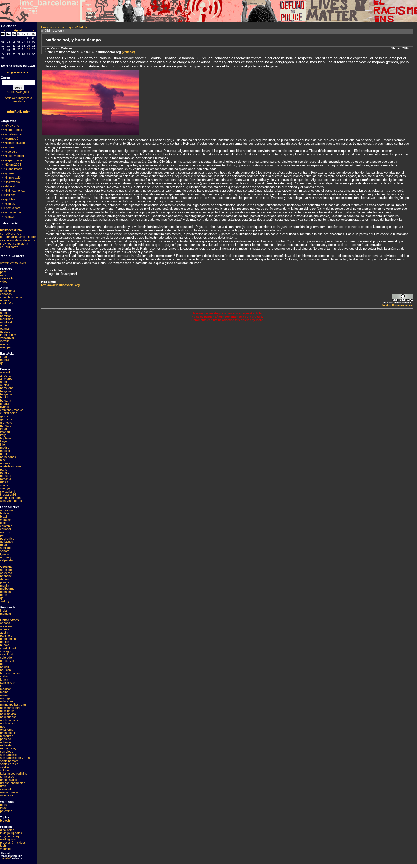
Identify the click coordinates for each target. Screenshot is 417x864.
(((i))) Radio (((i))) (18, 111)
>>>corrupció (9, 138)
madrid (4, 447)
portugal (5, 476)
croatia (4, 403)
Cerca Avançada (18, 92)
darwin (4, 579)
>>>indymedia (10, 182)
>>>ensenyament (12, 156)
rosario (4, 545)
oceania (5, 592)
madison (6, 689)
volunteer (6, 848)
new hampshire (10, 707)
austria (4, 385)
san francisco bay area (15, 758)
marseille (6, 450)
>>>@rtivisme (10, 125)
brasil (3, 516)
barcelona (7, 388)
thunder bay (8, 335)
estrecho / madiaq (12, 297)
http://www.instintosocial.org (60, 285)
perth (3, 595)
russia (4, 482)
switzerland (7, 491)
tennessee (7, 776)
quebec (5, 331)
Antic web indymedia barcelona (18, 99)
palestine (6, 811)
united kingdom (10, 498)
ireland (4, 429)
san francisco (9, 754)
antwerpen (7, 378)
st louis (4, 770)
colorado (6, 657)
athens (4, 382)
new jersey (7, 711)
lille (2, 444)
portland (5, 739)
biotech (5, 820)
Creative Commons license (397, 305)
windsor (5, 344)
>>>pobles (8, 199)
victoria (5, 341)
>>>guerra (8, 173)
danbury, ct (7, 660)
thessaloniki (8, 494)
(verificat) (128, 52)
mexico (5, 532)
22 (28, 49)
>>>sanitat (8, 203)
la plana (5, 438)
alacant (5, 372)
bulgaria (5, 400)
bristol (4, 397)
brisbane (6, 576)
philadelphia (8, 733)
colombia (6, 526)
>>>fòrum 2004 (11, 164)
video (3, 281)
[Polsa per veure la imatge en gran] (90, 133)
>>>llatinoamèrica (13, 190)
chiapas (5, 519)
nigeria (4, 300)
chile (3, 523)
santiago (6, 548)
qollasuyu (6, 541)
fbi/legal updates (11, 833)
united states (8, 780)
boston (4, 642)
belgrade (6, 394)
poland (4, 472)
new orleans (8, 717)
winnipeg (6, 347)
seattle (4, 767)
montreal (6, 322)
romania (5, 479)
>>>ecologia (9, 151)
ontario (4, 325)
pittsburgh (6, 736)
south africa (7, 303)
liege (3, 441)
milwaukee (7, 701)
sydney (5, 601)
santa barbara (9, 761)
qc (1, 363)
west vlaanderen (11, 501)
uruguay (5, 557)
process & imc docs (13, 842)
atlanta (4, 629)
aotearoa (6, 573)
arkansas (6, 626)
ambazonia (7, 291)
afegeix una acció (18, 72)
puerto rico (7, 538)
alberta (4, 313)
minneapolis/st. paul (13, 704)
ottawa (4, 328)
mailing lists (8, 839)
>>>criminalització (13, 143)
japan (4, 356)
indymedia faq (9, 836)
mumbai (5, 613)
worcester (6, 795)
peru (3, 535)
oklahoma (6, 729)
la (1, 686)
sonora (4, 551)
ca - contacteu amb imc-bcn (18, 237)
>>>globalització (12, 169)
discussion (7, 830)
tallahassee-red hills (13, 773)
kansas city (7, 682)
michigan (6, 698)
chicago (5, 651)
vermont (5, 789)
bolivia (4, 513)
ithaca (4, 679)
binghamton (8, 639)
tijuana (4, 554)
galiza (4, 416)
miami (4, 695)
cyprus (4, 407)
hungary (5, 425)
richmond (6, 742)
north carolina (9, 720)
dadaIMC (6, 858)
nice (3, 460)
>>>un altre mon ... (13, 212)
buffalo (4, 645)
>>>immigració (11, 177)
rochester (6, 745)
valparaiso (7, 560)
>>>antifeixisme (11, 134)
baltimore (6, 635)
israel (3, 808)
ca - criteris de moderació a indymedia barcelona (18, 242)
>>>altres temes (11, 130)
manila (4, 360)
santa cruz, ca (9, 764)
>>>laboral (8, 186)
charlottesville (9, 648)
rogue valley (8, 748)
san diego (6, 751)
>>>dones (7, 147)
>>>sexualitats (10, 208)
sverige (5, 488)
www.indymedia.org (13, 262)
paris (3, 469)
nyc (2, 726)
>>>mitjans (8, 195)
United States (9, 620)
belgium (5, 391)
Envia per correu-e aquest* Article (64, 27)
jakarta (4, 582)
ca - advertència (10, 233)
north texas (7, 723)
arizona (5, 623)
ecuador (5, 529)
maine (4, 692)
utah (3, 786)
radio (3, 275)
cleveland (6, 654)
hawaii (4, 667)
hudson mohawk (11, 673)
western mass (9, 792)
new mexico (8, 714)
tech (3, 845)
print (3, 272)
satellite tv (6, 278)
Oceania (6, 566)
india (3, 610)
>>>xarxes (8, 216)
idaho (4, 676)
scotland (5, 485)
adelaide (6, 570)
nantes (4, 454)
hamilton (6, 316)
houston (5, 670)
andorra (5, 375)
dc (1, 664)
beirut (4, 805)
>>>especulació (11, 160)
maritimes (6, 319)
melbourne (7, 588)
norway (5, 463)
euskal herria (8, 413)
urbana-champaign (12, 783)
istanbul (5, 432)
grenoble (6, 422)
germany (6, 419)
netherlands (8, 457)
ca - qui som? (9, 247)
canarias (6, 294)
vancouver (7, 338)
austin (4, 632)
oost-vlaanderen (11, 466)
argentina (6, 510)
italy (3, 435)
